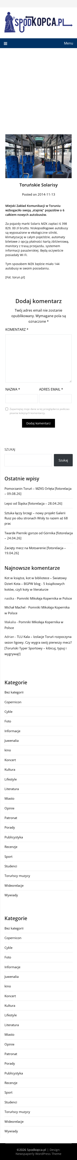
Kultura (9, 769)
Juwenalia (11, 740)
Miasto (9, 798)
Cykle (8, 711)
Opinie (9, 808)
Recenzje (10, 847)
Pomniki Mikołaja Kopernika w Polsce (44, 598)
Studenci (10, 866)
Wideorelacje (14, 885)
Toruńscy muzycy (17, 876)
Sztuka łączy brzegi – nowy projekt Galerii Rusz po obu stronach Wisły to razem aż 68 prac (36, 518)
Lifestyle (10, 779)
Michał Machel (14, 607)
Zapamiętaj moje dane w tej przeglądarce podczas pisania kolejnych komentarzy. (40, 411)
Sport (8, 856)
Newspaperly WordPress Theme (38, 1154)
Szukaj (9, 449)
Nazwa (12, 389)
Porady (9, 827)
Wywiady (11, 895)
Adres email (51, 389)
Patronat (10, 818)
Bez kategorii (14, 692)
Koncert (10, 760)
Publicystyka (13, 837)
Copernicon (12, 702)
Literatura (11, 789)
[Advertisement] (38, 88)
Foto (7, 721)
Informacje (12, 731)
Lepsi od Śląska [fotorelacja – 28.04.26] (33, 503)
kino (7, 750)
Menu (68, 43)
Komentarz (16, 329)
